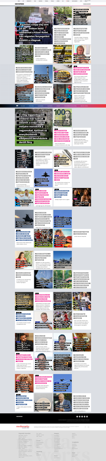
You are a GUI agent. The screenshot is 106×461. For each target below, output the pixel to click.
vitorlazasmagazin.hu (58, 448)
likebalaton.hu (57, 441)
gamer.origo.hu (57, 439)
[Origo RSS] (87, 416)
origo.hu (38, 447)
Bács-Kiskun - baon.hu (23, 435)
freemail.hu (74, 444)
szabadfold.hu (39, 444)
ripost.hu (73, 433)
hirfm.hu (73, 456)
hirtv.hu (37, 445)
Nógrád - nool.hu (22, 452)
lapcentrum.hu (75, 448)
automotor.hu (56, 436)
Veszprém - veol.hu (40, 434)
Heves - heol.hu (22, 448)
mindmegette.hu (57, 444)
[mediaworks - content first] (22, 426)
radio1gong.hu (75, 454)
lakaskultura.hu (57, 438)
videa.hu (73, 447)
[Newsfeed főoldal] (19, 416)
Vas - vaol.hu (38, 433)
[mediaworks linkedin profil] (88, 427)
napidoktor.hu (57, 442)
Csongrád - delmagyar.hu (24, 441)
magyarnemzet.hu (39, 442)
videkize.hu (56, 449)
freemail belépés (86, 4)
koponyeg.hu (74, 445)
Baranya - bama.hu (22, 436)
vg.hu (37, 453)
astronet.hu (56, 435)
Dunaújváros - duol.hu (23, 442)
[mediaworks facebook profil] (85, 427)
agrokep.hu (38, 454)
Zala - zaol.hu (39, 436)
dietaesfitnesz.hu (57, 447)
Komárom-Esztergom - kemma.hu (25, 451)
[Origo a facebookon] (77, 416)
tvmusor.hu (56, 451)
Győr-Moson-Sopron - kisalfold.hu (25, 445)
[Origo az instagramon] (82, 416)
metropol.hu (74, 434)
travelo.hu (56, 445)
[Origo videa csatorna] (84, 416)
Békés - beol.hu (22, 438)
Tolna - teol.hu (21, 457)
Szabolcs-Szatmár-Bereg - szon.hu (25, 455)
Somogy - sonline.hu (23, 454)
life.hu (73, 436)
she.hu (73, 437)
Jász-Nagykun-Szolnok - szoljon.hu (25, 449)
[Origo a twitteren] (79, 416)
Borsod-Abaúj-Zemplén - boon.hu (25, 439)
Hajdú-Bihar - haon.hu (23, 447)
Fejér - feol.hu (21, 444)
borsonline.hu (57, 457)
